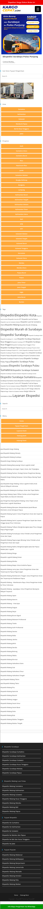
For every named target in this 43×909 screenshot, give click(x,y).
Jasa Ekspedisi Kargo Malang (10, 449)
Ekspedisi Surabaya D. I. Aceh (9, 339)
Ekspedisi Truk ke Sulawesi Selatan (10, 386)
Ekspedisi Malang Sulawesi (12, 795)
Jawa (21, 134)
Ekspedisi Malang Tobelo (9, 623)
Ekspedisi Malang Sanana (9, 631)
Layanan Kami (21, 431)
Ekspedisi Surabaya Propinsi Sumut (12, 358)
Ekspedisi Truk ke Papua (30, 383)
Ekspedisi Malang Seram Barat (10, 707)
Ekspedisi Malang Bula (8, 715)
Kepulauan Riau (21, 165)
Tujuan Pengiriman (21, 426)
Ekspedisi (7, 315)
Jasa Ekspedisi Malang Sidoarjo (10, 453)
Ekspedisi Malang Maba (8, 635)
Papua (21, 278)
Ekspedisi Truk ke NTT (15, 383)
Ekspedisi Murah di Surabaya (21, 329)
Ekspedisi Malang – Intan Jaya (10, 603)
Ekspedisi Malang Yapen (8, 596)
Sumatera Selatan (21, 175)
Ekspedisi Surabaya (14, 335)
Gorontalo (21, 253)
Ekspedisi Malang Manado (12, 871)
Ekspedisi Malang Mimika (9, 561)
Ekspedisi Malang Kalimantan (13, 790)
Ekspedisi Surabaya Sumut (26, 381)
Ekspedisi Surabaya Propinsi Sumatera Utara (25, 356)
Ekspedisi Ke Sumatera (10, 823)
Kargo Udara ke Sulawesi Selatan (14, 391)
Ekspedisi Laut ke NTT (15, 319)
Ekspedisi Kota (25, 315)
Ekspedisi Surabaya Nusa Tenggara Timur (23, 345)
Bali (21, 219)
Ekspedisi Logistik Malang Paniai (11, 557)
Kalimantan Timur (21, 209)
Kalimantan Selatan (21, 204)
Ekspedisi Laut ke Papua (30, 319)
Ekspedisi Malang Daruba (9, 647)
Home (22, 421)
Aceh (21, 146)
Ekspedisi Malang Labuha (9, 639)
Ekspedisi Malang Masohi (9, 695)
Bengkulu (21, 185)
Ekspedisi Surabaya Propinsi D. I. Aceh (11, 350)
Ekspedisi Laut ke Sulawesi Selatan (10, 322)
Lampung (21, 190)
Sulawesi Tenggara (21, 248)
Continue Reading (9, 62)
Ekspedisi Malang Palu (10, 880)
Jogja (21, 292)
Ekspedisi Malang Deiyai (8, 611)
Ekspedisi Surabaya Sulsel (29, 373)
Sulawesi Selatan (21, 234)
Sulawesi (22, 119)
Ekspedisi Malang (12, 325)
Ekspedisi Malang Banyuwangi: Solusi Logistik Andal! (18, 465)
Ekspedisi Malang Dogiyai (9, 607)
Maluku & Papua (21, 124)
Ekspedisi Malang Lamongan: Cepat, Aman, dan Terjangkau (20, 469)
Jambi (21, 170)
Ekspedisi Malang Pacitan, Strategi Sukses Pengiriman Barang (20, 473)
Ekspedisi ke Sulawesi (10, 831)
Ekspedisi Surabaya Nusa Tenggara (15, 764)
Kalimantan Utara (21, 214)
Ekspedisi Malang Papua (11, 811)
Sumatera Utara (21, 151)
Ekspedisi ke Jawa (8, 844)
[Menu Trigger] (38, 9)
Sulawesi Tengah (21, 239)
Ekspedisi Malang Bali (10, 807)
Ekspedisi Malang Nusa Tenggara (14, 799)
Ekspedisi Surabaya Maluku (12, 769)
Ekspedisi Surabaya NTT (18, 342)
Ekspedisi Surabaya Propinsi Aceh (30, 348)
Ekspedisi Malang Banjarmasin (13, 863)
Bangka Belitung (21, 180)
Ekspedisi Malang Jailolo (8, 643)
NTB (21, 224)
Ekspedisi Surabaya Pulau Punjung (20, 57)
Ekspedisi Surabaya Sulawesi (25, 370)
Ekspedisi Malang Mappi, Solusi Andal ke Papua (16, 565)
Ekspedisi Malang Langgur (9, 699)
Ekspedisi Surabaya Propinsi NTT (31, 350)
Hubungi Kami (21, 440)
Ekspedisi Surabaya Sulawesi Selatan (11, 373)
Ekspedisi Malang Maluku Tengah (11, 723)
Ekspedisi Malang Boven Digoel (11, 616)
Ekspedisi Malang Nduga (9, 553)
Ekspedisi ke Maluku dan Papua (14, 835)
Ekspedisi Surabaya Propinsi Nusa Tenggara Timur (15, 353)
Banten (21, 302)
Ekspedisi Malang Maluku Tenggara (12, 719)
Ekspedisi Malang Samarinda (13, 867)
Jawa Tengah (21, 287)
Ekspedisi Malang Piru (8, 687)
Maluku (21, 263)
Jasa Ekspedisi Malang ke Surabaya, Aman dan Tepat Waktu (20, 490)
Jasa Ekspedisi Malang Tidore (10, 679)
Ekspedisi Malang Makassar (12, 855)
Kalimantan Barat (21, 195)
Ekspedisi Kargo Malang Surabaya (11, 461)
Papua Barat (21, 273)
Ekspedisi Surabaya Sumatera (18, 377)
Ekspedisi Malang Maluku (11, 803)
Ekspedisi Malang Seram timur (10, 703)
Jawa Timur (21, 282)
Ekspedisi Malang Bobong (9, 651)
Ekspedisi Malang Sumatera (12, 786)
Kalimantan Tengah (21, 200)
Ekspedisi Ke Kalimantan (11, 827)
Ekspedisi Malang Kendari (11, 876)
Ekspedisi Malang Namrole (9, 691)
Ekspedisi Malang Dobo (8, 711)
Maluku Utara (21, 268)
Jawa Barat (21, 297)
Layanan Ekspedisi (26, 395)
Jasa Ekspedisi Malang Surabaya (11, 457)
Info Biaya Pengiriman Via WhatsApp (21, 906)
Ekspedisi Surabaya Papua (10, 348)
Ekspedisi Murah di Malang (28, 325)
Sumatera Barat (21, 156)
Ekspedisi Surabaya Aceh (35, 335)
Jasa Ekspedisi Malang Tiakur (10, 683)
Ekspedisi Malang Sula (8, 667)
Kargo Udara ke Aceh (11, 389)
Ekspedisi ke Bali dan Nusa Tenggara (15, 839)
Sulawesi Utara (21, 258)
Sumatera (21, 109)
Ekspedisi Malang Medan (11, 884)
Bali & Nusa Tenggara (21, 129)
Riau (21, 161)
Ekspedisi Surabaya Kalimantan (13, 756)
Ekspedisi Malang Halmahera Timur (12, 671)
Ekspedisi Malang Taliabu (9, 655)
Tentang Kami (21, 436)
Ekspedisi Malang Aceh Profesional (12, 627)
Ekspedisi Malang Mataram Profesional (13, 619)
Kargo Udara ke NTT (23, 389)
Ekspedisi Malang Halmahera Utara (12, 663)
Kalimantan (22, 114)
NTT (21, 229)
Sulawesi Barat (21, 243)
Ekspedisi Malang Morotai (9, 659)
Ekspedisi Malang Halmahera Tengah (13, 675)
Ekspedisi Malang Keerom (9, 599)
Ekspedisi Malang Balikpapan (13, 859)
